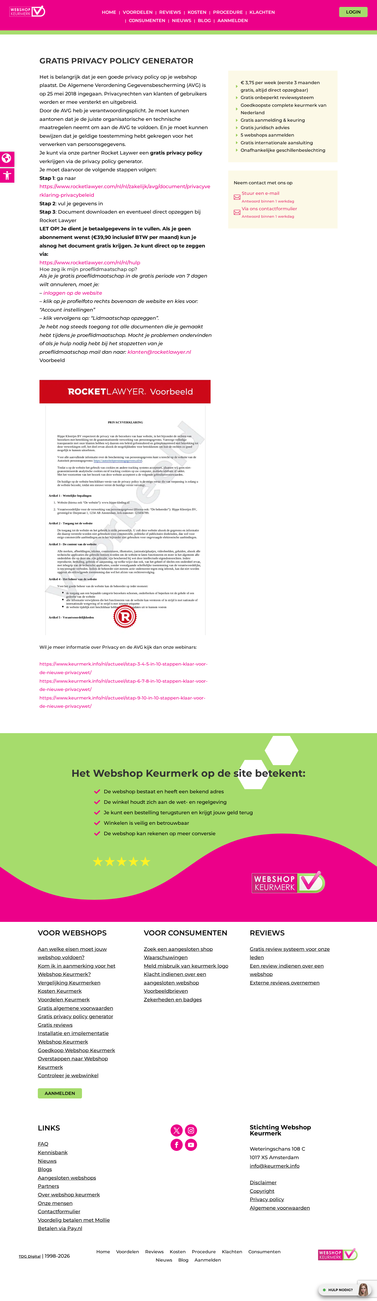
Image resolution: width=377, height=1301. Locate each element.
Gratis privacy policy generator (75, 1016)
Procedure (228, 12)
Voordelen (138, 12)
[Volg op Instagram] (191, 1130)
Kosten (197, 12)
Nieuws (181, 21)
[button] (7, 175)
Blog (204, 21)
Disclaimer (263, 1183)
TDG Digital (30, 1256)
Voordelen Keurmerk (64, 1000)
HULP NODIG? (340, 1290)
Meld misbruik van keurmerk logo (186, 966)
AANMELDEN (60, 1093)
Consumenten (147, 21)
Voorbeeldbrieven (166, 991)
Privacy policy (267, 1199)
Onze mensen (55, 1203)
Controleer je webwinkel (68, 1076)
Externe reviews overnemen (285, 983)
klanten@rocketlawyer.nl (159, 352)
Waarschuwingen (166, 957)
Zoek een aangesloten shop (178, 949)
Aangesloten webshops (67, 1178)
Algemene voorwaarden (280, 1208)
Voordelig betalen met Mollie (74, 1220)
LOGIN (353, 12)
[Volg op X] (177, 1130)
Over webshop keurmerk (69, 1195)
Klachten (262, 12)
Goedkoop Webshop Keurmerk (76, 1050)
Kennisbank (53, 1153)
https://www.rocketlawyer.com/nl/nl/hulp (89, 263)
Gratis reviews (55, 1025)
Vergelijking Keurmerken (69, 983)
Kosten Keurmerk (60, 991)
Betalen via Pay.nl (60, 1228)
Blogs (45, 1169)
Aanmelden (232, 21)
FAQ (43, 1144)
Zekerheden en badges (173, 1000)
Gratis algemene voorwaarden (75, 1008)
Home (109, 12)
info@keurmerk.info (274, 1166)
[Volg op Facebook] (177, 1145)
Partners (48, 1186)
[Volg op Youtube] (191, 1145)
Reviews (170, 12)
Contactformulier (59, 1212)
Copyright (262, 1191)
